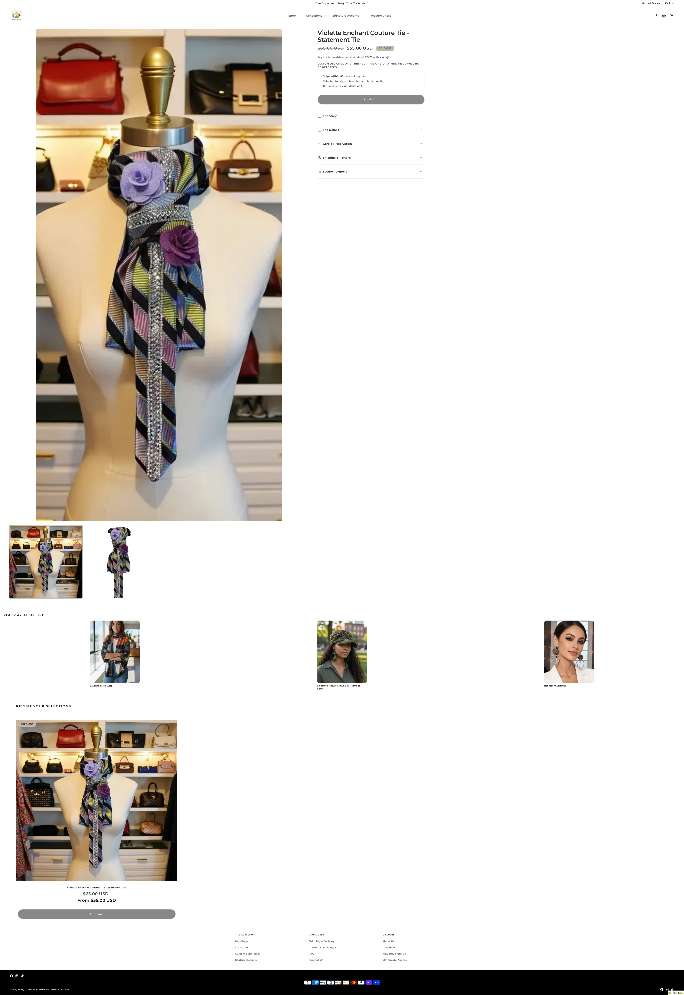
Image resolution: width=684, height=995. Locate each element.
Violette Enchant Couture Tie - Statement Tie (96, 887)
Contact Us (316, 959)
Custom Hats (243, 947)
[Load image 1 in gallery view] (45, 561)
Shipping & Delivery (322, 941)
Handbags (241, 941)
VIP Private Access (394, 959)
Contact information (37, 989)
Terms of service (60, 989)
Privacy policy (16, 989)
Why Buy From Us (394, 953)
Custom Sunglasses (248, 953)
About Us (388, 941)
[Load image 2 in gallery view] (120, 561)
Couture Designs (246, 959)
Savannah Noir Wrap (101, 685)
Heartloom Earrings (555, 685)
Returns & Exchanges (322, 947)
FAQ (311, 953)
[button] (293, 15)
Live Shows (389, 947)
